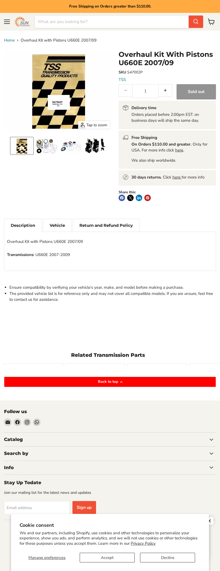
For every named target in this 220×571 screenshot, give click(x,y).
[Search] (196, 22)
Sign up (84, 507)
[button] (21, 145)
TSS (122, 79)
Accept (107, 557)
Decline (167, 557)
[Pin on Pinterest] (147, 198)
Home (9, 40)
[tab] (23, 225)
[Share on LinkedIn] (139, 198)
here (179, 150)
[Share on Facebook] (122, 198)
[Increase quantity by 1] (165, 90)
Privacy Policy (143, 543)
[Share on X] (130, 198)
